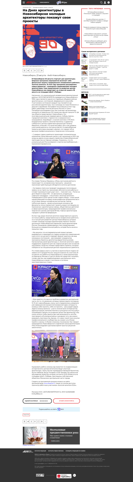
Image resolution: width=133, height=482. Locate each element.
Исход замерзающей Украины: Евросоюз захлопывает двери (97, 119)
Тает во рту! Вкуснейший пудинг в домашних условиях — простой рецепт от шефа (98, 67)
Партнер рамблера (50, 475)
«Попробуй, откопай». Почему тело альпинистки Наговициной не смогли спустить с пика (99, 55)
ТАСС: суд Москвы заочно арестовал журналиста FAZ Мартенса (99, 95)
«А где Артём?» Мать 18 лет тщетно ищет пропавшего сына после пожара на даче (99, 61)
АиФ (45, 66)
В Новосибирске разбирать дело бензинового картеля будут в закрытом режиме (96, 42)
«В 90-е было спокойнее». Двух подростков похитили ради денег (98, 84)
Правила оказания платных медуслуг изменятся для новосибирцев (95, 28)
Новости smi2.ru (29, 445)
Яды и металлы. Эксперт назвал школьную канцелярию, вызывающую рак (98, 73)
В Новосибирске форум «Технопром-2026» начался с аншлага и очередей (96, 13)
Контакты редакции (40, 451)
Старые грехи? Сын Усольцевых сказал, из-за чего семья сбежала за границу (99, 79)
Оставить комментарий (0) (66, 400)
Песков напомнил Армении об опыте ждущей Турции (99, 113)
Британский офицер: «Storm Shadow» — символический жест (99, 101)
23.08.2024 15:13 (27, 7)
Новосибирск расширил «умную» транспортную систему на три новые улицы (95, 35)
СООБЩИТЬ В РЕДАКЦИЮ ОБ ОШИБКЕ (75, 451)
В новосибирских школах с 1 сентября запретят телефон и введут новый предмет (96, 21)
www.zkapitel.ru (49, 383)
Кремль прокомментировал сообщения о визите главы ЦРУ (97, 107)
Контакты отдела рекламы (56, 451)
